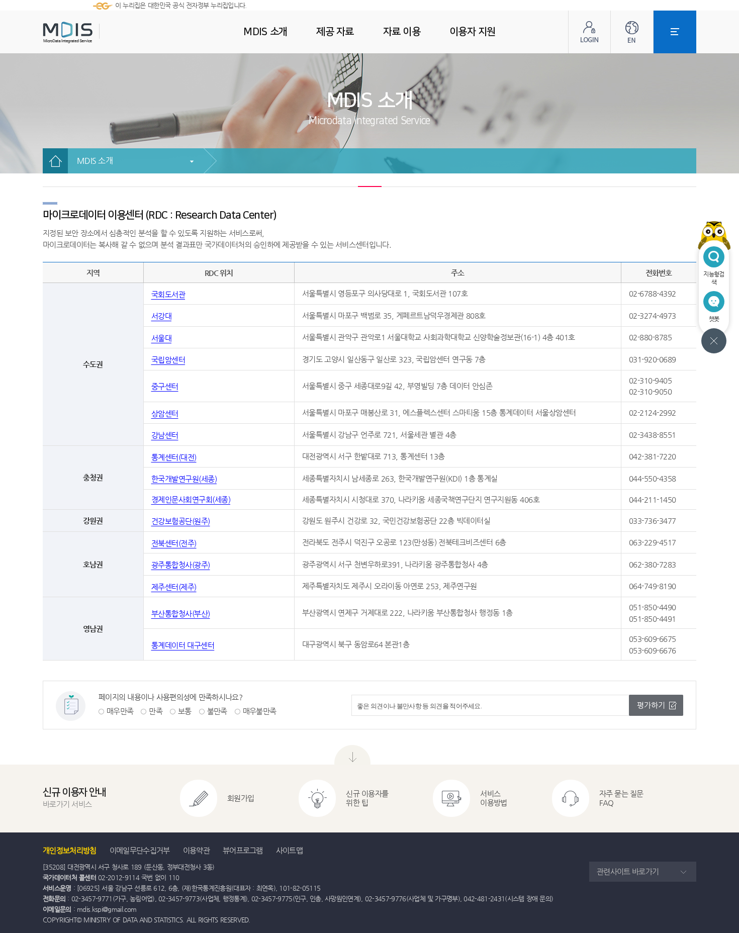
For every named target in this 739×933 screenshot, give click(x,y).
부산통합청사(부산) (180, 613)
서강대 (161, 316)
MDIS (93, 32)
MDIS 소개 (95, 160)
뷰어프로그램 (243, 850)
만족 (155, 711)
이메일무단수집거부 (140, 850)
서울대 (161, 338)
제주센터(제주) (174, 587)
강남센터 (164, 435)
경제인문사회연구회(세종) (191, 499)
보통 (185, 711)
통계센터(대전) (174, 457)
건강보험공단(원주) (180, 521)
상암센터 (164, 413)
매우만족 (120, 711)
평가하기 (651, 705)
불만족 (217, 711)
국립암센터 (168, 359)
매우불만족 (259, 711)
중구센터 (164, 386)
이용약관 (196, 850)
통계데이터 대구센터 (183, 645)
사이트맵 (289, 850)
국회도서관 (168, 294)
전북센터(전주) (174, 543)
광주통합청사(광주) (180, 565)
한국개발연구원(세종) (184, 479)
